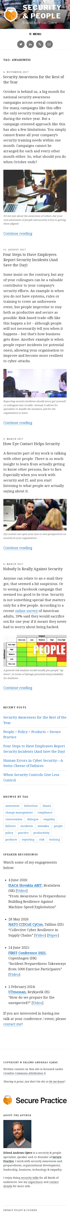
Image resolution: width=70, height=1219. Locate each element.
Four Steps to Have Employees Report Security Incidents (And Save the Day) (30, 259)
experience (35, 1182)
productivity (41, 832)
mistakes (43, 826)
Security (42, 11)
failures (10, 826)
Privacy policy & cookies (20, 1210)
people (58, 826)
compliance (45, 812)
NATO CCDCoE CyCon (25, 924)
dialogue (33, 819)
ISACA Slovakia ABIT (25, 885)
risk (41, 839)
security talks (30, 1177)
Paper (53, 935)
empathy (49, 819)
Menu (37, 34)
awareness (12, 805)
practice (23, 832)
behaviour (31, 805)
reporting (28, 839)
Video (21, 891)
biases (47, 805)
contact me (12, 1024)
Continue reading (17, 233)
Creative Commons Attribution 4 (24, 1073)
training (54, 839)
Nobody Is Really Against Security (33, 569)
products (11, 839)
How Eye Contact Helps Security (31, 444)
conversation (13, 819)
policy (9, 832)
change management (19, 812)
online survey (26, 611)
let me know (56, 1081)
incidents (27, 826)
